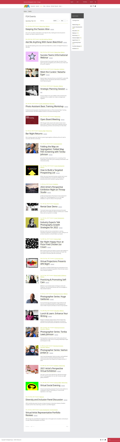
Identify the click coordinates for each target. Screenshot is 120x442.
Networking (42, 26)
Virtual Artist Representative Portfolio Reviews (43, 414)
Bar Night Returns (34, 133)
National (42, 397)
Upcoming (28, 21)
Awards (37, 6)
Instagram (91, 6)
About (60, 6)
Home (25, 11)
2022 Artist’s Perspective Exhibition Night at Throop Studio (52, 189)
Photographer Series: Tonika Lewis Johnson (53, 333)
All (35, 21)
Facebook (93, 6)
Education (56, 69)
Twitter (95, 6)
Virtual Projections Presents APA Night (53, 262)
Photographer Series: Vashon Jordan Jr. (54, 351)
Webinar (48, 26)
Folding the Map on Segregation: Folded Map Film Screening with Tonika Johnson (52, 150)
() (76, 24)
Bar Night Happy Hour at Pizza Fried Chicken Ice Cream (52, 244)
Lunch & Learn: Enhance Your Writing (54, 314)
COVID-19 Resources (17, 439)
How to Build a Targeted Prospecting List (51, 171)
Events (41, 6)
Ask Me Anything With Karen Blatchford (44, 42)
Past (32, 21)
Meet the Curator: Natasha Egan (52, 73)
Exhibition (62, 69)
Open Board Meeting (50, 119)
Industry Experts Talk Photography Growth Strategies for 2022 (50, 225)
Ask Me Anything (44, 39)
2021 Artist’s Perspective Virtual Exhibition (51, 369)
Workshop (52, 103)
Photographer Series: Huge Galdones (53, 297)
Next (67, 426)
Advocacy (48, 6)
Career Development (44, 103)
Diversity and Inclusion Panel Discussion (44, 399)
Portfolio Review (54, 409)
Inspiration (33, 6)
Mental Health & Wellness (60, 275)
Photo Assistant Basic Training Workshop (45, 106)
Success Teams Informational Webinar (54, 56)
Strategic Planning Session (52, 88)
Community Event (58, 143)
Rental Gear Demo (49, 206)
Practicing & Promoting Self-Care (53, 281)
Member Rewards (54, 6)
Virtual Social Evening (50, 385)
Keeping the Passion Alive (38, 29)
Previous (27, 426)
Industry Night (42, 131)
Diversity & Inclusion (58, 293)
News (44, 6)
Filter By (42, 20)
